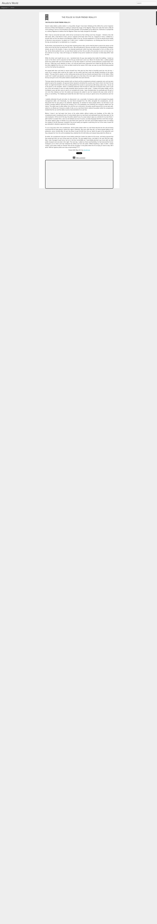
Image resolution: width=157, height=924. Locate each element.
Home (12, 7)
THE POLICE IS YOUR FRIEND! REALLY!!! (79, 17)
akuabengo (87, 150)
